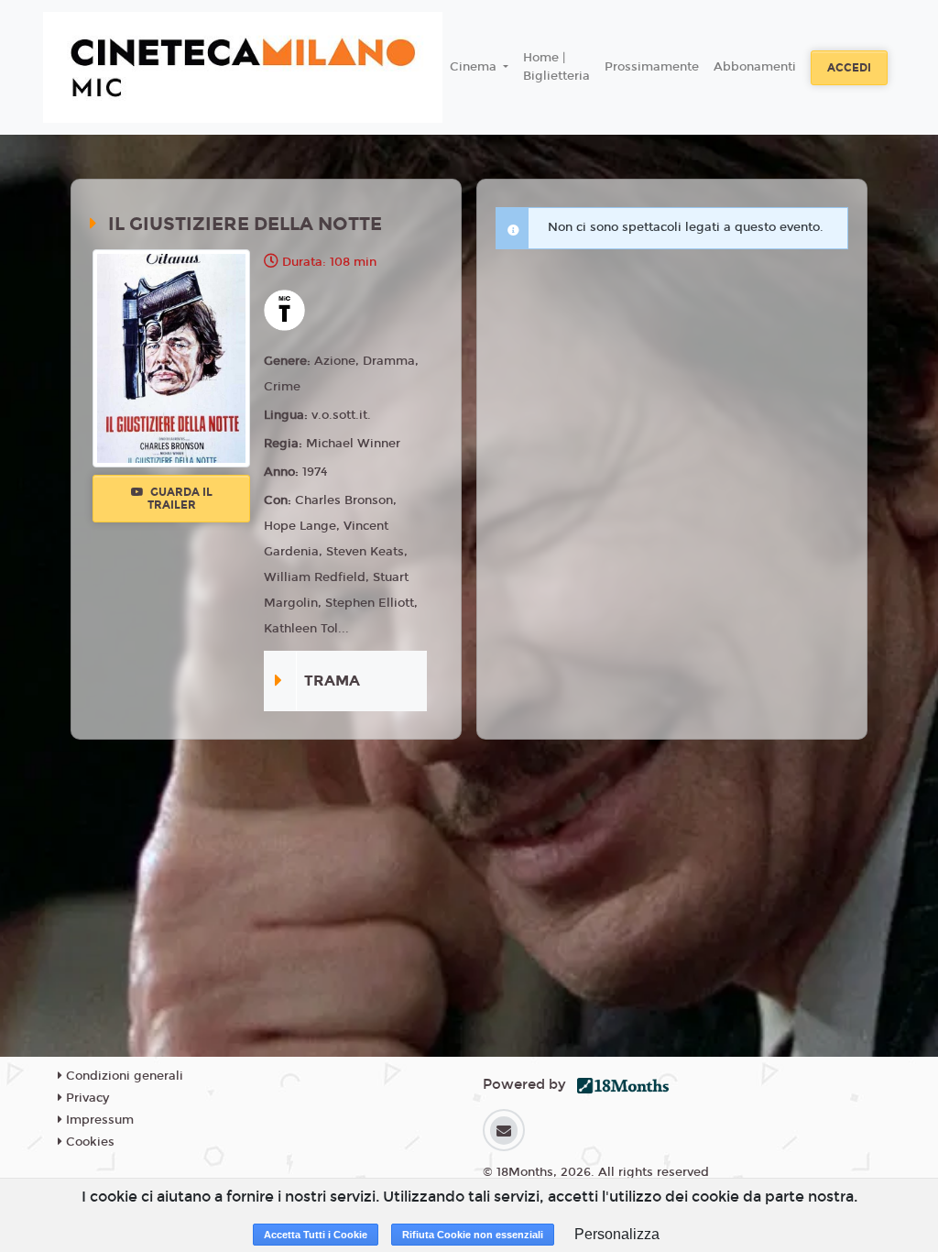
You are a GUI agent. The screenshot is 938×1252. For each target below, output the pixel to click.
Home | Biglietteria (556, 66)
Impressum (98, 1120)
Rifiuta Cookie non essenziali (472, 1234)
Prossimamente (652, 67)
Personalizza (617, 1234)
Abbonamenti (755, 67)
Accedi (849, 67)
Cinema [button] (475, 67)
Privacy (85, 1098)
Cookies (88, 1142)
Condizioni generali (122, 1076)
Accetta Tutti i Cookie (315, 1234)
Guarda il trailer (180, 498)
